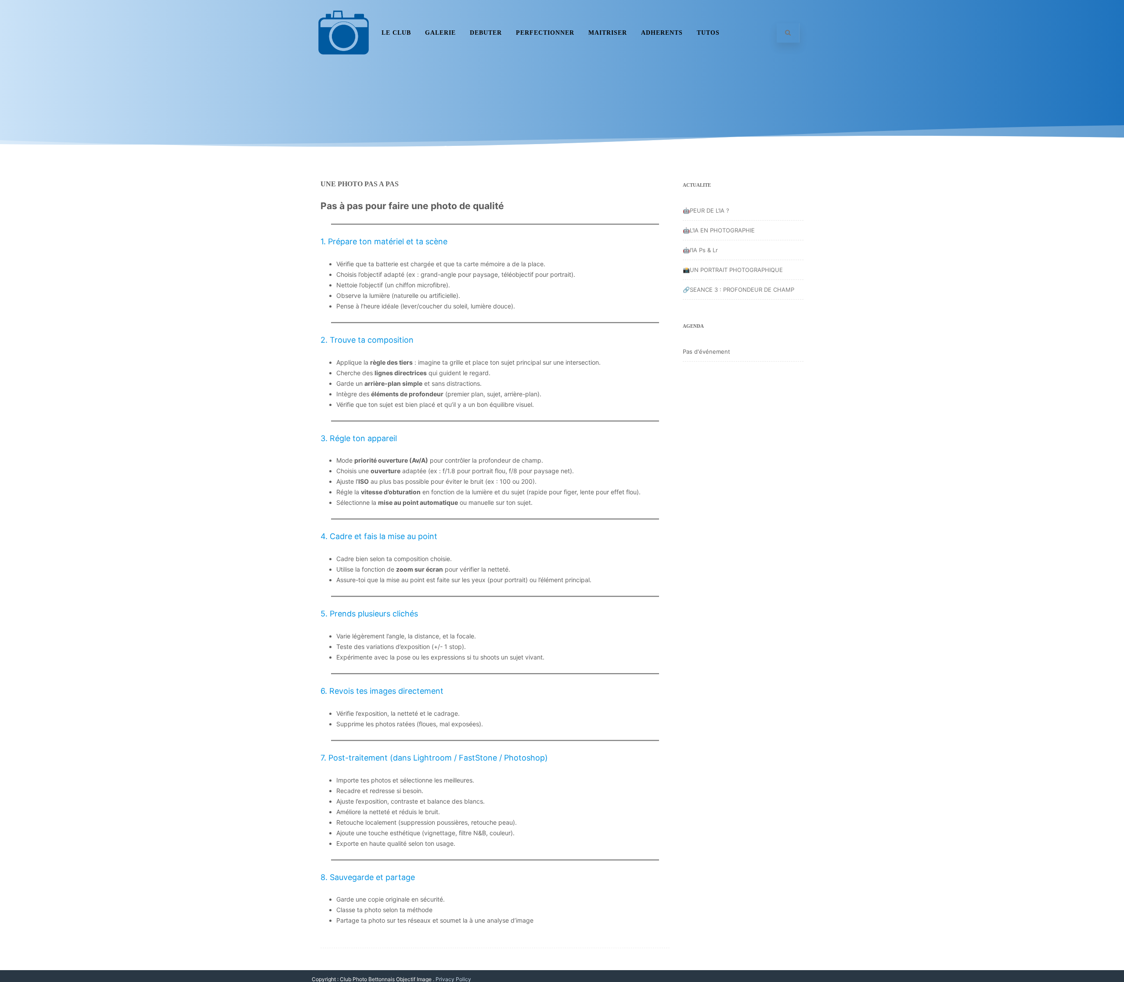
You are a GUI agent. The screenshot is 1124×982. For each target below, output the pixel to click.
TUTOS (708, 32)
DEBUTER (486, 32)
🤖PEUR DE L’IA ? (706, 210)
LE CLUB (396, 32)
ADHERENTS (662, 32)
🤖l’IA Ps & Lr (700, 250)
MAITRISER (607, 32)
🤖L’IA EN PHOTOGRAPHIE (719, 230)
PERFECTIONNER (545, 32)
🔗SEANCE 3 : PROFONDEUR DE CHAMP (738, 289)
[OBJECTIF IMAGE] (343, 62)
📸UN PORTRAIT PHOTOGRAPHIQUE (733, 269)
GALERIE (440, 32)
